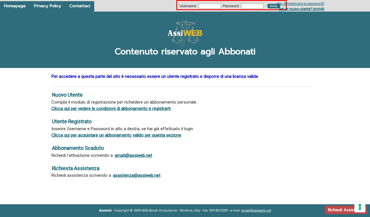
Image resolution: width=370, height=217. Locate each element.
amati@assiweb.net (133, 155)
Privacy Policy (47, 6)
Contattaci (79, 6)
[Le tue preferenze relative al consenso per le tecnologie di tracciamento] (359, 206)
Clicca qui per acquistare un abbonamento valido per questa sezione (116, 135)
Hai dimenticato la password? (300, 4)
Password (231, 6)
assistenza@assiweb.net (136, 175)
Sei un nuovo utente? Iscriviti (301, 9)
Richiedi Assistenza (346, 210)
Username (188, 6)
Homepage (15, 6)
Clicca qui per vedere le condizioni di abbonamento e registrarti (111, 108)
